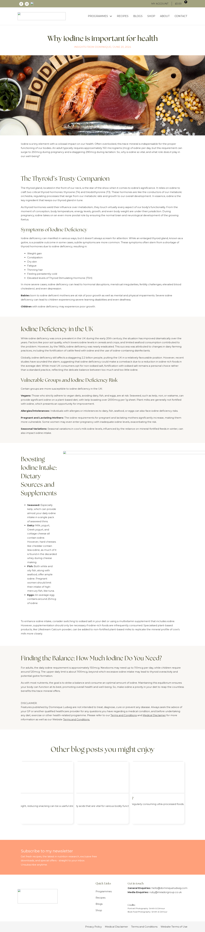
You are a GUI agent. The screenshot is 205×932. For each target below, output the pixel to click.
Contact (181, 16)
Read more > (33, 813)
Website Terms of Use (174, 926)
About (165, 16)
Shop (151, 16)
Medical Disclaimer (154, 715)
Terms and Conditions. (76, 719)
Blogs (138, 16)
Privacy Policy (93, 926)
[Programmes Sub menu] (111, 16)
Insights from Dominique (92, 46)
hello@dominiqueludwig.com (169, 888)
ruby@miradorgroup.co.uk (165, 892)
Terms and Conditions (124, 715)
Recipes (122, 16)
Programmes (98, 16)
